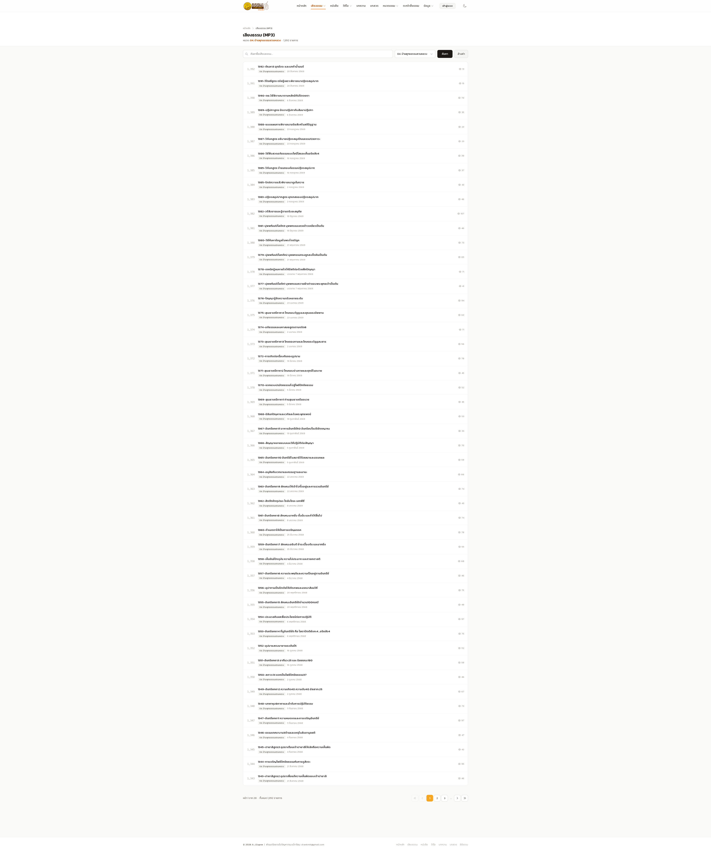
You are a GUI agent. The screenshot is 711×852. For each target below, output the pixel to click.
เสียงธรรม (316, 6)
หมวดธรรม (389, 6)
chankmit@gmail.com (312, 844)
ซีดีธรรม (464, 844)
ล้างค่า (461, 54)
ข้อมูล (427, 6)
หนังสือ (334, 6)
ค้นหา (445, 54)
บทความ (361, 6)
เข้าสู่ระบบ (447, 6)
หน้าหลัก (301, 6)
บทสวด (374, 6)
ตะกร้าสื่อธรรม (411, 6)
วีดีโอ (346, 6)
